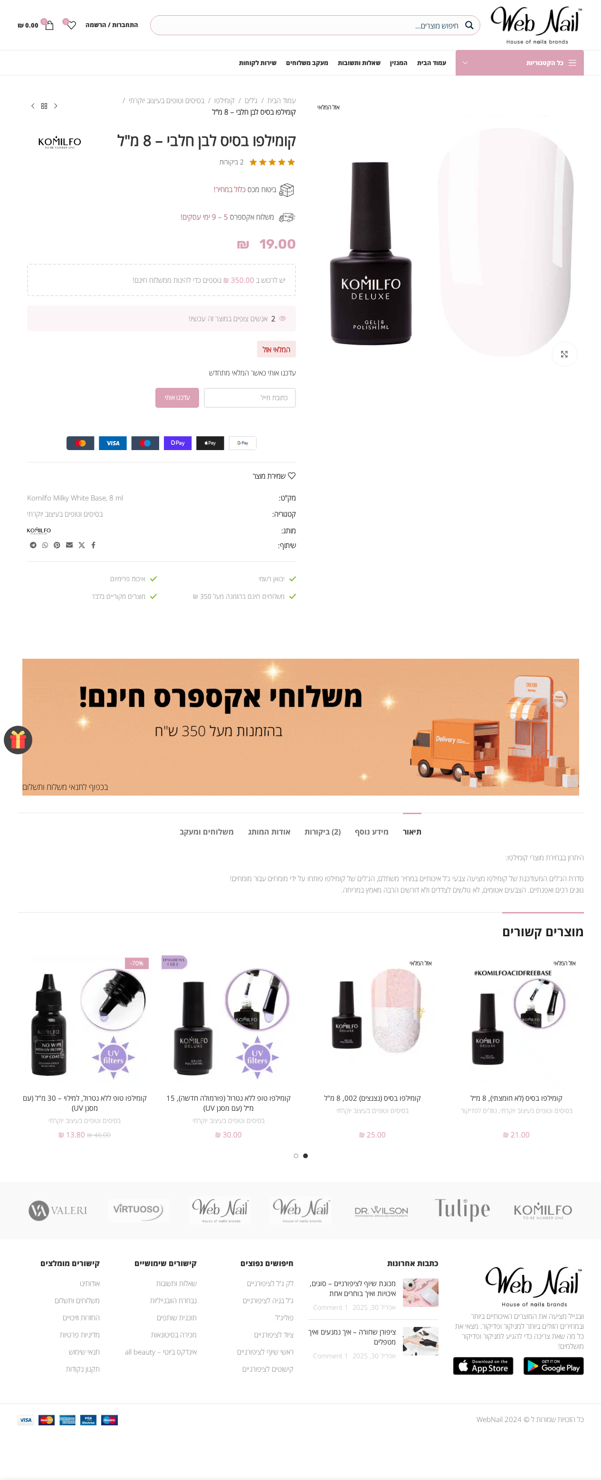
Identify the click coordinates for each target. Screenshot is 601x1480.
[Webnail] (219, 1210)
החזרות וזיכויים (81, 1317)
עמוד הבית (281, 100)
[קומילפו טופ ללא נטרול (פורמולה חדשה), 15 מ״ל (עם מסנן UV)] (229, 1021)
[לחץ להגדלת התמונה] (564, 354)
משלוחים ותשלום (77, 1300)
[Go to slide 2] (296, 1155)
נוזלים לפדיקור (479, 1110)
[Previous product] (55, 106)
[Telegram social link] (33, 545)
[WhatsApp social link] (45, 545)
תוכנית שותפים (177, 1317)
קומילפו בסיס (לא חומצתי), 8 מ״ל (516, 1098)
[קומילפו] (543, 1210)
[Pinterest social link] (57, 545)
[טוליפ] (462, 1210)
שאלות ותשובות (176, 1283)
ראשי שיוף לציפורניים (265, 1351)
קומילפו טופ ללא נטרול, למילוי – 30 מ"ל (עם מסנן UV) (85, 1103)
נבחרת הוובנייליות (173, 1300)
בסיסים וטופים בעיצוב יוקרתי (166, 100)
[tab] (412, 827)
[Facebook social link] (93, 545)
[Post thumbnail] (421, 1295)
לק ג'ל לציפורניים (270, 1283)
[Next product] (32, 106)
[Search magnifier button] (470, 25)
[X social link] (82, 545)
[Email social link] (69, 545)
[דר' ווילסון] (381, 1210)
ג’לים (251, 100)
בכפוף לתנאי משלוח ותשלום (65, 786)
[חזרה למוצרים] (44, 106)
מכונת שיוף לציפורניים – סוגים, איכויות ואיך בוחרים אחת (353, 1288)
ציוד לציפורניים (274, 1334)
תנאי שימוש (84, 1351)
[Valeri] (58, 1210)
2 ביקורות (231, 161)
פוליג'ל (285, 1317)
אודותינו (90, 1283)
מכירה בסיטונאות (174, 1334)
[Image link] (531, 1285)
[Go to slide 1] (305, 1155)
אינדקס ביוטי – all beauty (161, 1351)
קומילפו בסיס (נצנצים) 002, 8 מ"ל (372, 1098)
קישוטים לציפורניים (268, 1369)
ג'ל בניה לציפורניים (268, 1300)
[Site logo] (534, 24)
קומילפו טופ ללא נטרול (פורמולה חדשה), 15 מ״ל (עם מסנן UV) (228, 1103)
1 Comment (330, 1307)
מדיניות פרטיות (80, 1334)
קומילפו (224, 100)
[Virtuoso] (138, 1210)
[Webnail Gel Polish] (300, 1210)
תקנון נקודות (83, 1369)
